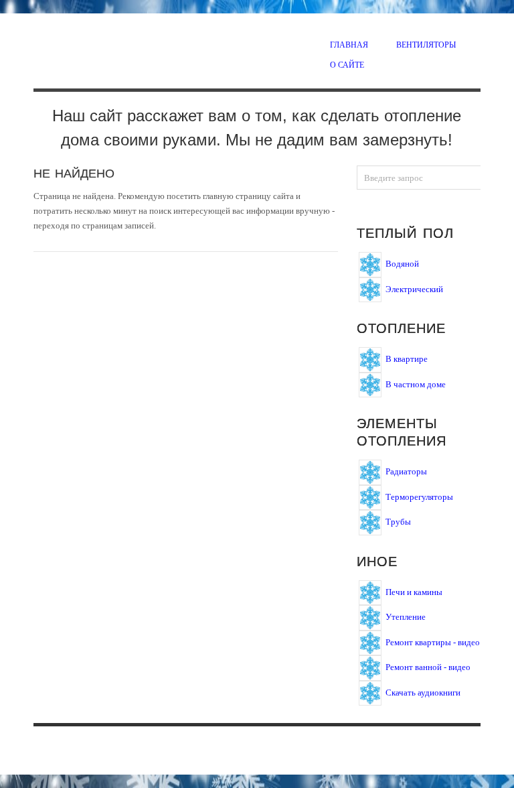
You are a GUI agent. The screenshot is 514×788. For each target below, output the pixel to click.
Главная (349, 44)
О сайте (347, 64)
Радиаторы (406, 471)
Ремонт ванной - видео (428, 667)
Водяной (402, 264)
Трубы (398, 522)
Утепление (406, 617)
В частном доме (416, 384)
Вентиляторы (426, 44)
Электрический (414, 288)
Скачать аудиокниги (423, 692)
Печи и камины (414, 591)
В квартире (407, 359)
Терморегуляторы (419, 496)
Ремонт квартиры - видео (433, 642)
